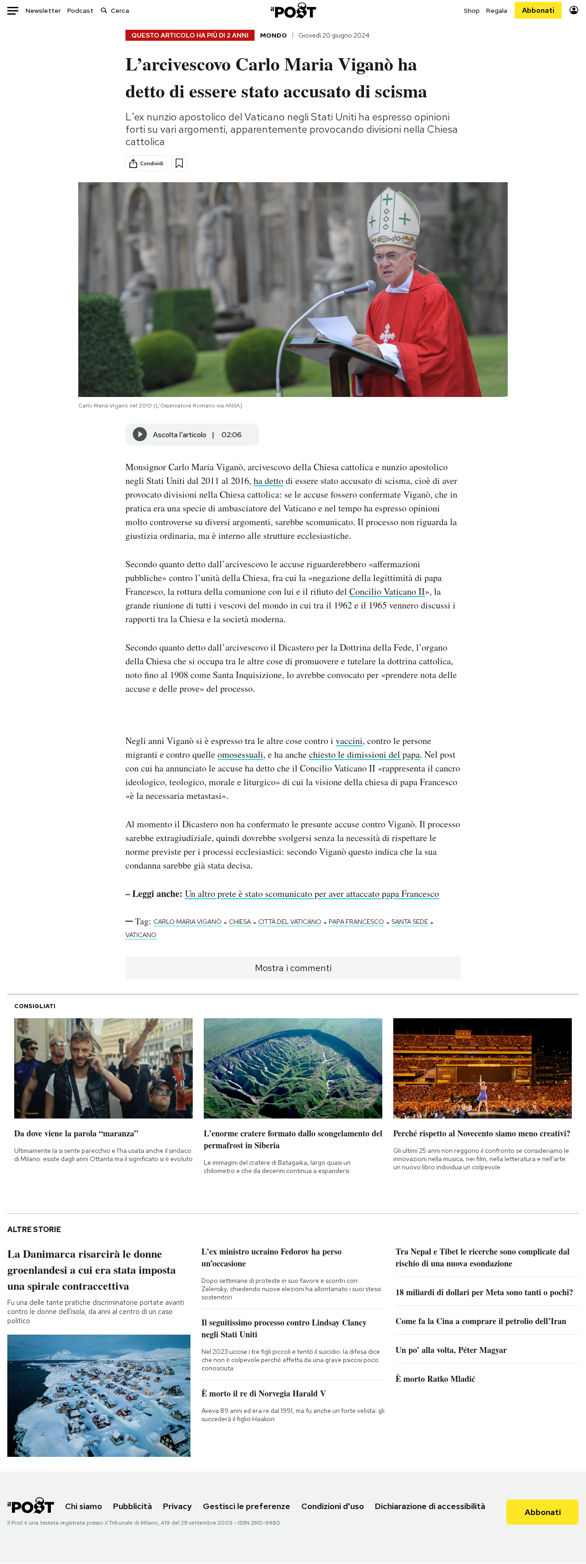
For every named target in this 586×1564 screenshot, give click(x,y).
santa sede (409, 922)
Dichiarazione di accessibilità (430, 1506)
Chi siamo (83, 1506)
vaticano (141, 935)
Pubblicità (132, 1506)
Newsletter (43, 10)
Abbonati (538, 10)
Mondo (273, 35)
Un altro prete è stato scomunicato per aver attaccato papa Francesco (312, 893)
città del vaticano (289, 922)
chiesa (240, 922)
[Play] (140, 434)
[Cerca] (104, 10)
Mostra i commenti (293, 968)
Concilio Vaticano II (387, 591)
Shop (472, 10)
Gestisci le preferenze (246, 1506)
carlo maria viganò (187, 922)
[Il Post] (293, 10)
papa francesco (356, 922)
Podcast (80, 10)
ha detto (268, 480)
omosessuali (240, 754)
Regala (496, 10)
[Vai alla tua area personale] (574, 10)
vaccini (349, 740)
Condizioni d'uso (332, 1506)
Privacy (177, 1506)
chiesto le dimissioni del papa (364, 754)
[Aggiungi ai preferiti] (179, 163)
